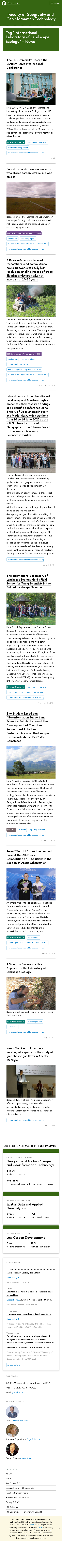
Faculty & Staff (12, 1502)
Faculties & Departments (17, 1492)
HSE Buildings (12, 1507)
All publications (13, 1365)
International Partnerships (17, 1497)
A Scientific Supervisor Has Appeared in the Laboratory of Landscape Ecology (26, 968)
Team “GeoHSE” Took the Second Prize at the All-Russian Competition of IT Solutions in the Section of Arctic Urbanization (28, 857)
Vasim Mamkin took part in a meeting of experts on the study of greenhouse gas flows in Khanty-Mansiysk (29, 1054)
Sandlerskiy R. (12, 1277)
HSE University (13, 3)
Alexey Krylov (26, 1458)
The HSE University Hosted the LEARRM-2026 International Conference (27, 64)
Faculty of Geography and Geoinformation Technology (31, 17)
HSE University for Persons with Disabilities (25, 1511)
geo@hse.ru (17, 1392)
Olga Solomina (33, 1439)
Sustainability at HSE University (20, 1488)
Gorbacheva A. (13, 1299)
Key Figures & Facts (14, 1483)
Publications (13, 1262)
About (10, 1473)
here (32, 1525)
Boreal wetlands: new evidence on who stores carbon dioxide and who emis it (29, 173)
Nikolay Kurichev (20, 1420)
